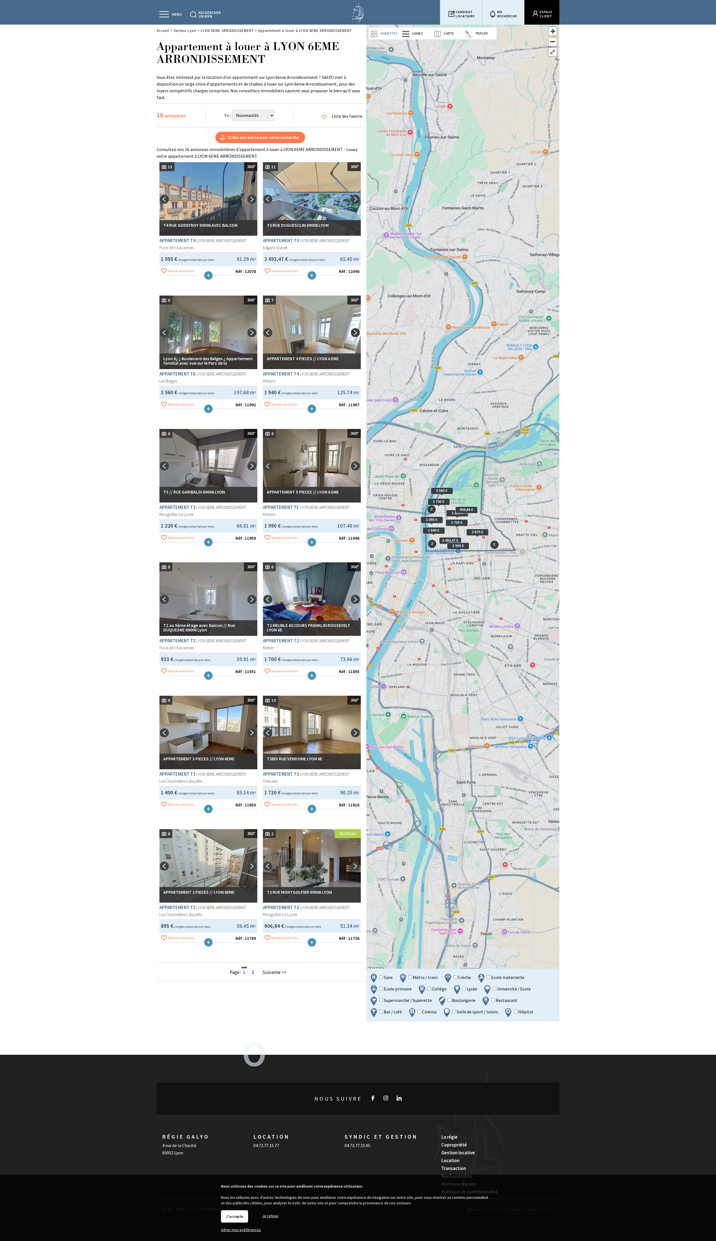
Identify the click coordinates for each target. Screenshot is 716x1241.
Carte (448, 33)
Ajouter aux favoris (181, 271)
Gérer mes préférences (241, 1229)
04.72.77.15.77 (266, 1145)
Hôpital (525, 1011)
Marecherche (507, 14)
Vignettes (388, 33)
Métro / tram (425, 977)
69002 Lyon (172, 1152)
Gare (388, 977)
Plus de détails (208, 275)
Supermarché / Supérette (407, 1000)
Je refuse (270, 1215)
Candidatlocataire (465, 14)
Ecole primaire (397, 989)
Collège (439, 989)
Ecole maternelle (507, 977)
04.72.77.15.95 (357, 1145)
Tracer (481, 33)
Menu (177, 14)
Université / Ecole (513, 989)
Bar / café (392, 1011)
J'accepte (234, 1216)
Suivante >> (274, 972)
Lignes (417, 33)
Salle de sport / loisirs (477, 1011)
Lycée (471, 989)
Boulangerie (463, 1000)
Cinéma (429, 1011)
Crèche (464, 977)
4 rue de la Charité (179, 1145)
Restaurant (506, 1000)
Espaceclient (546, 14)
